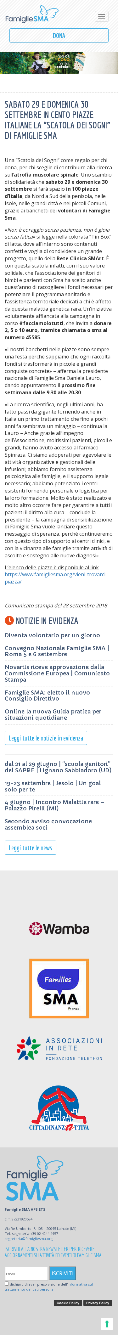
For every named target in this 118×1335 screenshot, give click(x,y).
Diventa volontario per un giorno (52, 635)
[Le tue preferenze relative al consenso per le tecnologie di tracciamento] (107, 1324)
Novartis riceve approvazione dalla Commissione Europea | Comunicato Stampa (57, 673)
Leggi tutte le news (30, 848)
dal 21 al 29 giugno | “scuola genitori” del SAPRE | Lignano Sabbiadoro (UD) (58, 767)
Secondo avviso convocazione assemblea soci (48, 824)
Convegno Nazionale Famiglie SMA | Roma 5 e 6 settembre (57, 651)
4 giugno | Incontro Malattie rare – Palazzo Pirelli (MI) (54, 805)
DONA (59, 35)
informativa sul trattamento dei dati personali (49, 1287)
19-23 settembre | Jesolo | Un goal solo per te (53, 786)
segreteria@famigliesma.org (29, 1238)
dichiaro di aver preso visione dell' (49, 1287)
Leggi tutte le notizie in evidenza (46, 738)
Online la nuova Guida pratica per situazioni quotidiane (53, 714)
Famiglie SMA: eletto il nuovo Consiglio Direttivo (47, 695)
